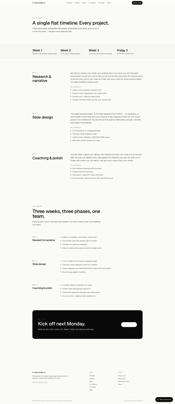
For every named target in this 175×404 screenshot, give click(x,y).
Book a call (137, 3)
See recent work (123, 381)
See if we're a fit (165, 399)
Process (69, 3)
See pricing (121, 379)
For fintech (92, 3)
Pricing (77, 3)
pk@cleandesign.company (39, 382)
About (120, 384)
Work (84, 3)
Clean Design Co (39, 3)
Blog (108, 3)
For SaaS (102, 3)
